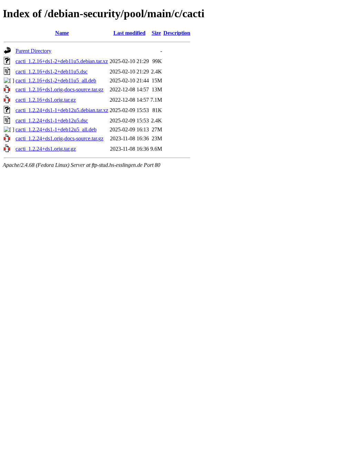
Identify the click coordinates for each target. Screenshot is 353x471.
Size (156, 33)
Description (176, 33)
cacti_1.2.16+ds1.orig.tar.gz (46, 100)
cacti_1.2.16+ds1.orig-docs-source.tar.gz (59, 89)
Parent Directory (33, 51)
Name (62, 33)
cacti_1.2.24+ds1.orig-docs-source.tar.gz (59, 138)
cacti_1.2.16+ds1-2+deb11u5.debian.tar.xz (62, 61)
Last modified (129, 33)
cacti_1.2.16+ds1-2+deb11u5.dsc (52, 71)
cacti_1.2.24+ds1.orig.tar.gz (46, 149)
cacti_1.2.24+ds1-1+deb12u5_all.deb (56, 129)
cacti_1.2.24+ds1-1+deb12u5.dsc (52, 120)
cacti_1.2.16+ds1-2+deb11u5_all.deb (56, 80)
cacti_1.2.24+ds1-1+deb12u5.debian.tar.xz (62, 110)
